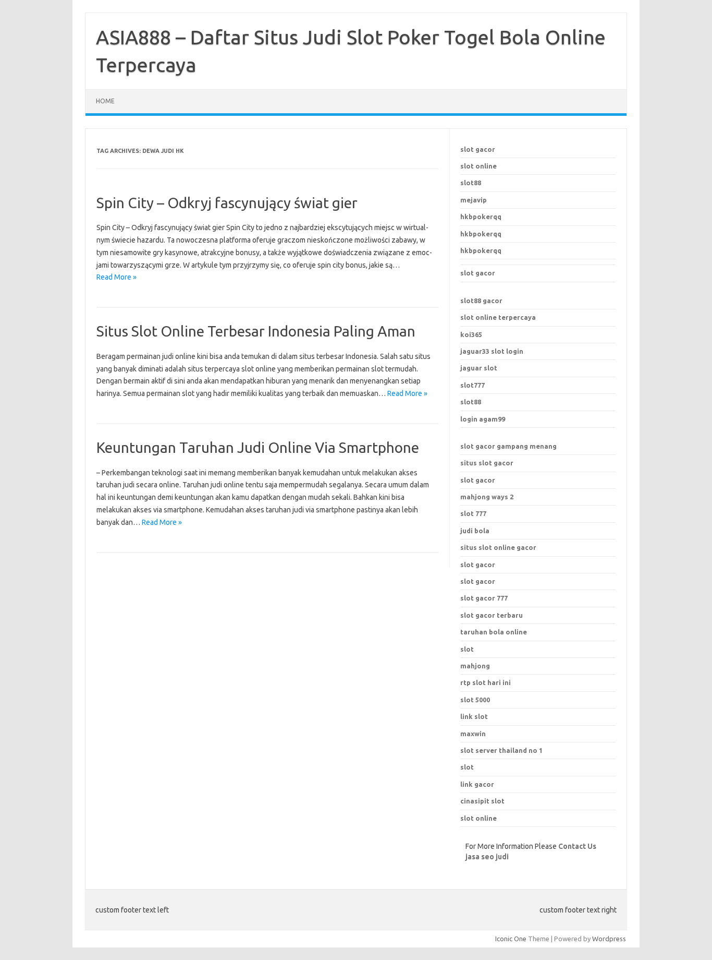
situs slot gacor (486, 462)
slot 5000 (475, 699)
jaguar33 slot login (491, 351)
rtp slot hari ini (485, 682)
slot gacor (477, 149)
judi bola (474, 530)
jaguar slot (478, 367)
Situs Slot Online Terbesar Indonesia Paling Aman (255, 331)
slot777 (472, 385)
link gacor (477, 784)
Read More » (116, 277)
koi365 (471, 334)
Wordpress (609, 938)
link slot (474, 716)
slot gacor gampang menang (508, 446)
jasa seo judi (487, 857)
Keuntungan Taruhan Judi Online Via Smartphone (257, 447)
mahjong (475, 665)
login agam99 (482, 419)
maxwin (473, 733)
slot (467, 767)
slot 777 (473, 513)
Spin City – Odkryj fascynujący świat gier (227, 203)
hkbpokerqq (480, 216)
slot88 (470, 182)
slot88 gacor (481, 300)
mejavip (473, 199)
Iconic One (510, 938)
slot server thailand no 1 (501, 750)
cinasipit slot (482, 801)
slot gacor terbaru (491, 615)
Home (105, 101)
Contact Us (577, 846)
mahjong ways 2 (486, 496)
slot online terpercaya (498, 317)
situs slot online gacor (498, 547)
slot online (478, 166)
